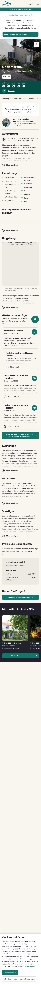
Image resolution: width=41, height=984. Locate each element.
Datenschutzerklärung (26, 966)
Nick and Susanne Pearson (24, 121)
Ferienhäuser (16, 99)
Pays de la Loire (28, 99)
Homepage (6, 99)
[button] (20, 264)
